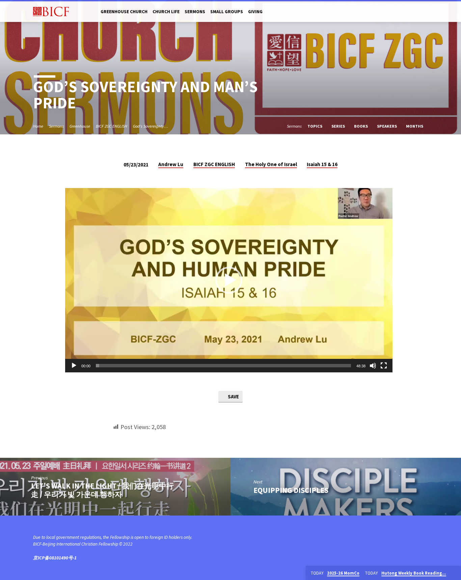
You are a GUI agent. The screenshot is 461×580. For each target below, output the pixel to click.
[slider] (223, 365)
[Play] (74, 365)
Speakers (387, 126)
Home (38, 126)
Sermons (195, 12)
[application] (228, 280)
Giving (255, 12)
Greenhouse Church (124, 12)
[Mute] (373, 365)
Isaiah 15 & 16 (322, 164)
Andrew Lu (170, 164)
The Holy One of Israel (271, 164)
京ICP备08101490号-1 (55, 558)
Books (361, 126)
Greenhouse (80, 126)
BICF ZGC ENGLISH (111, 126)
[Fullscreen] (383, 365)
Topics (315, 126)
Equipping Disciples (290, 490)
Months (415, 126)
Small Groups (226, 12)
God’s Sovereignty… (150, 126)
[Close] (454, 573)
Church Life (166, 12)
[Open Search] (425, 12)
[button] (228, 280)
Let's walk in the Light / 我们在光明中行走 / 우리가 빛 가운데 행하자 (102, 490)
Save (233, 396)
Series (338, 126)
